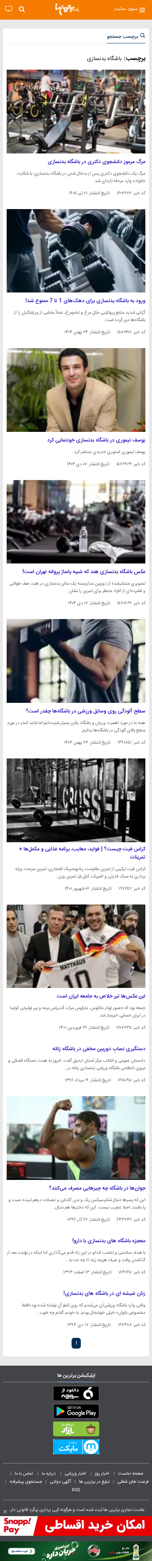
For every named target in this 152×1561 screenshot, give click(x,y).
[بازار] (76, 1430)
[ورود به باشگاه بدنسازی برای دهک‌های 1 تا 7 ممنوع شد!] (76, 251)
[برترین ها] (67, 9)
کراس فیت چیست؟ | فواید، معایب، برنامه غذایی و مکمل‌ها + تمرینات (82, 853)
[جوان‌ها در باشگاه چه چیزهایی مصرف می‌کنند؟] (76, 1138)
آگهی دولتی (60, 1481)
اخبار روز (102, 1473)
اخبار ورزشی (76, 1473)
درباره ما (49, 1473)
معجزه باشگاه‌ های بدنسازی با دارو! (108, 1241)
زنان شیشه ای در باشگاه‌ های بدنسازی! (104, 1294)
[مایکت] (76, 1448)
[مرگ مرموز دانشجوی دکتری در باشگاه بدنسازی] (76, 111)
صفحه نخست (131, 1473)
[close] (5, 1511)
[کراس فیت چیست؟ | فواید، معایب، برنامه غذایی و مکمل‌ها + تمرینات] (76, 800)
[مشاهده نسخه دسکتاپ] (8, 9)
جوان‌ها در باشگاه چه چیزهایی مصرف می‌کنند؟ (97, 1188)
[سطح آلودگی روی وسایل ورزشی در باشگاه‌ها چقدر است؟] (76, 661)
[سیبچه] (76, 1395)
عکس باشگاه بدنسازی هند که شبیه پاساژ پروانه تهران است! (84, 572)
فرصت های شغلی (133, 1481)
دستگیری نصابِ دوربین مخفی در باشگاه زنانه (98, 1049)
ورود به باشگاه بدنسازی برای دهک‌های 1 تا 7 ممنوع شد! (85, 301)
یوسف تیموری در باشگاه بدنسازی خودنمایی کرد (96, 440)
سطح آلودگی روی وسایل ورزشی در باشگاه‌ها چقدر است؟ (85, 711)
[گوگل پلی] (76, 1413)
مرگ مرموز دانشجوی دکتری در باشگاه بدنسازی (96, 162)
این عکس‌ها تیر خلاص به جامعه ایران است (101, 996)
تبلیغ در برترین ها (94, 1481)
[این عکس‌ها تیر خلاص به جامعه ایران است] (76, 946)
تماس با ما (24, 1473)
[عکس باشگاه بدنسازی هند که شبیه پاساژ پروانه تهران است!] (76, 522)
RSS (76, 1490)
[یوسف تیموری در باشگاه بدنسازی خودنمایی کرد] (76, 390)
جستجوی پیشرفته (26, 1481)
